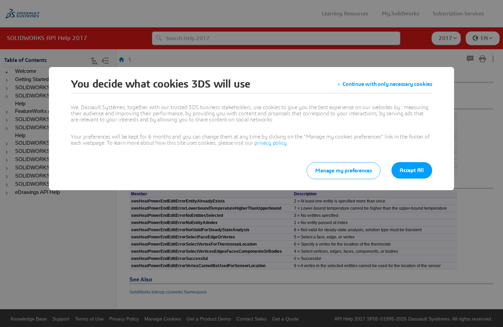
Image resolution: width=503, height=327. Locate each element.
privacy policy (270, 143)
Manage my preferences (343, 170)
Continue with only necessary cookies (387, 84)
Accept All (412, 170)
